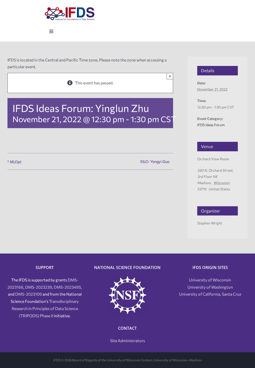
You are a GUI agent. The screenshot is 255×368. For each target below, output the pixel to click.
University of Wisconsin (210, 279)
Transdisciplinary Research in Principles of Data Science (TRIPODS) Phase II (45, 308)
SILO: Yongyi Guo (154, 161)
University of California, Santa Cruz (210, 294)
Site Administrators (127, 340)
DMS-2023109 (28, 294)
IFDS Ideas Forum (211, 125)
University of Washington (210, 287)
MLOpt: (16, 161)
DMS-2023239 (38, 287)
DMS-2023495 (67, 287)
